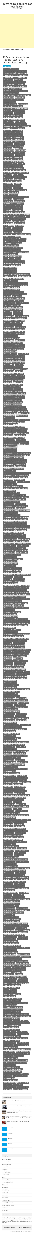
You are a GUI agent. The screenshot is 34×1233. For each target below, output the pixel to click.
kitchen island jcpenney (18, 636)
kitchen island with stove (22, 961)
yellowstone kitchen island (10, 1082)
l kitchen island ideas (23, 978)
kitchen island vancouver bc (22, 910)
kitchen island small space (9, 841)
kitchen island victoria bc (9, 928)
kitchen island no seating (23, 742)
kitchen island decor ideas (9, 477)
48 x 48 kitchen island (18, 168)
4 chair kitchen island (8, 146)
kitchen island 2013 (8, 322)
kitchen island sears (21, 828)
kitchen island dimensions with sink (12, 492)
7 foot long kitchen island (9, 219)
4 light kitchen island (17, 148)
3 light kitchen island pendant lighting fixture (14, 119)
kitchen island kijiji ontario (9, 654)
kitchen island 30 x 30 (20, 344)
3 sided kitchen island (8, 128)
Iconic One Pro (13, 1231)
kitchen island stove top (19, 852)
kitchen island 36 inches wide (10, 353)
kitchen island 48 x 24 (19, 375)
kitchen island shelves (9, 837)
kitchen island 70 (18, 400)
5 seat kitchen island (8, 179)
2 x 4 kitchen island (8, 106)
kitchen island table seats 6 (22, 861)
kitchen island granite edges (10, 556)
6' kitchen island (7, 210)
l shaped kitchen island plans (10, 992)
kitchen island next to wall (9, 735)
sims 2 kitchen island (8, 1056)
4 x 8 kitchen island (18, 159)
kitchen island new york (20, 729)
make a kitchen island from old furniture (13, 1009)
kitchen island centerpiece (9, 459)
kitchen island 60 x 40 (20, 397)
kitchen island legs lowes (9, 674)
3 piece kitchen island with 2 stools (11, 126)
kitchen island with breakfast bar (11, 943)
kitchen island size (8, 839)
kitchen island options (9, 760)
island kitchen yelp (8, 300)
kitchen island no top (19, 744)
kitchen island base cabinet (20, 431)
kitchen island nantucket (9, 720)
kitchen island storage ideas (21, 850)
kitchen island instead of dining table (12, 629)
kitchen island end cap (24, 517)
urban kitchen (5, 1210)
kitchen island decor (23, 475)
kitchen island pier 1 (17, 784)
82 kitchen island (7, 230)
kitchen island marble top (9, 700)
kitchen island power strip (23, 795)
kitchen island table (18, 855)
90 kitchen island (26, 234)
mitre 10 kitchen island (25, 1016)
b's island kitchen (7, 243)
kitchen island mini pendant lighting (12, 711)
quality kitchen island (8, 1038)
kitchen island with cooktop (22, 947)
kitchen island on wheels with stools (12, 757)
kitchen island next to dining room (11, 733)
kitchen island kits (8, 658)
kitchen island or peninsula (10, 762)
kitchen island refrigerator (21, 810)
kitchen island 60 (18, 391)
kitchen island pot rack (19, 793)
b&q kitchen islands (21, 241)
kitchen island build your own (10, 446)
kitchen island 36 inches (18, 349)
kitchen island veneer (8, 912)
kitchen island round (8, 824)
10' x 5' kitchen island (8, 82)
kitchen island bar (21, 426)
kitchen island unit (8, 894)
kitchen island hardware (23, 585)
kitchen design (9, 1217)
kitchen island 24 (17, 325)
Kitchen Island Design (19, 479)
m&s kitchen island (23, 1003)
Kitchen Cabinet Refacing (7, 1182)
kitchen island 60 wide (21, 393)
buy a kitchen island (8, 260)
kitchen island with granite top (11, 952)
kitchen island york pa (9, 969)
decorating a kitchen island (10, 274)
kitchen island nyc (25, 751)
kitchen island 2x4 (20, 333)
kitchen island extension (9, 528)
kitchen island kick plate (9, 647)
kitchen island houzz (24, 598)
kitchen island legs (21, 669)
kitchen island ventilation (21, 923)
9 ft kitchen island (8, 232)
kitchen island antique (24, 420)
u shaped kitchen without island (11, 1073)
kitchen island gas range (9, 552)
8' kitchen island (7, 227)
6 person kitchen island (18, 199)
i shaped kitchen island (9, 294)
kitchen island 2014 (18, 322)
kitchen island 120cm (18, 314)
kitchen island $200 (18, 309)
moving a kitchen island (9, 1020)
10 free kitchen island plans (10, 77)
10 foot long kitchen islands (21, 75)
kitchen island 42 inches (9, 373)
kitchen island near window (24, 724)
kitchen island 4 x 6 (8, 367)
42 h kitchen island (8, 168)
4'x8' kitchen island (18, 166)
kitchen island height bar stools (21, 587)
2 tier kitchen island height (10, 101)
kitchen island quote (19, 799)
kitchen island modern (9, 715)
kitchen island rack (17, 802)
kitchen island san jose (19, 826)
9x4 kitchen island (17, 236)
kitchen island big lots (9, 437)
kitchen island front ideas (23, 545)
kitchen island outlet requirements (11, 773)
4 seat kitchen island (19, 152)
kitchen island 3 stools (9, 340)
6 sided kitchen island (8, 203)
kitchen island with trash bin (22, 963)
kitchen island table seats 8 (10, 863)
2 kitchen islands (18, 88)
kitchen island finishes (18, 532)
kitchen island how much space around (12, 601)
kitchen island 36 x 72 (20, 358)
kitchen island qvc (8, 802)
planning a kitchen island (23, 1034)
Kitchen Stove (5, 1192)
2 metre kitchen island (9, 97)
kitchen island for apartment (10, 539)
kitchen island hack (8, 581)
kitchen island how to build (21, 603)
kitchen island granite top (9, 565)
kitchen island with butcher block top (12, 945)
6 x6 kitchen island (18, 207)
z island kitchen (19, 1084)
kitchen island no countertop (10, 740)
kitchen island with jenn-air (10, 954)
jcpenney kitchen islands (9, 302)
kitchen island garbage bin (21, 550)
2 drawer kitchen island (20, 86)
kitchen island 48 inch (8, 375)
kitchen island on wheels (21, 755)
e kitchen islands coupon (18, 278)
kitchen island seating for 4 (21, 830)
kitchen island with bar (22, 939)
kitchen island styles (8, 855)
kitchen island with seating (23, 954)
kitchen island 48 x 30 (8, 378)
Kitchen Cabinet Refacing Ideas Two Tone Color (18, 1121)
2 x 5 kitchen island (18, 106)
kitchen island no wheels (9, 746)
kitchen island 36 (7, 349)
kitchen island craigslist (24, 473)
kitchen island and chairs (9, 415)
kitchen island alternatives (10, 411)
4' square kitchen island (9, 163)
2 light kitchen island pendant (23, 95)
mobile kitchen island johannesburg (12, 1018)
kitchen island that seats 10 (10, 870)
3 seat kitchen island (25, 126)
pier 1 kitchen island (23, 1031)
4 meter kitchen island (9, 150)
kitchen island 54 (16, 386)
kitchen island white (22, 936)
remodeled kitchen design (8, 1205)
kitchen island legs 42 (8, 671)
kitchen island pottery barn (10, 795)
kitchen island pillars (8, 786)
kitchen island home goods (10, 594)
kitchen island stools (21, 848)
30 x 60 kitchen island (8, 139)
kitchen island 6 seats (8, 391)
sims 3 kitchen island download (11, 1058)
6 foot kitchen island (8, 190)
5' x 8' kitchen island (8, 183)
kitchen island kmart (17, 658)
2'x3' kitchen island (8, 108)
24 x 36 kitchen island (8, 110)
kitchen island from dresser (23, 543)
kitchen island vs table (9, 930)
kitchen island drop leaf (9, 506)
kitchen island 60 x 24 (8, 395)
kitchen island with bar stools (10, 941)
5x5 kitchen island (17, 185)
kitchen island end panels (9, 519)
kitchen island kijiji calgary (9, 649)
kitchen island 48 (19, 373)
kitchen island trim (21, 881)
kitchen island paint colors (10, 780)
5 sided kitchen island (19, 179)
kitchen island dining (8, 495)
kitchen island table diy (9, 859)
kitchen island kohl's (8, 662)
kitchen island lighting (22, 678)
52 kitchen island (18, 183)
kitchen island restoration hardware (12, 819)
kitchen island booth (21, 439)
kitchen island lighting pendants (11, 685)
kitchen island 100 (8, 311)
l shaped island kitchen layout (10, 983)
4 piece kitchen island (8, 152)
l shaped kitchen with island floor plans (13, 998)
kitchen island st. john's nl (9, 844)
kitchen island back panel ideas (11, 424)
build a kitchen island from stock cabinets (13, 247)
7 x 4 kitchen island (21, 219)
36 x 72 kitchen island (20, 141)
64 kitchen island (7, 214)
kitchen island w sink (8, 934)
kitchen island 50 (7, 386)
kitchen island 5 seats (8, 384)
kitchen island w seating (22, 932)
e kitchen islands (7, 278)
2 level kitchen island (8, 90)
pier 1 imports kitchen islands (10, 1031)
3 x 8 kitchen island (8, 135)
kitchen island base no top (10, 433)
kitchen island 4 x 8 (18, 367)
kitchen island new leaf (9, 729)
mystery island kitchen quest (22, 1020)
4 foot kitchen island (19, 146)
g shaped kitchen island (22, 283)
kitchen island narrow (21, 720)
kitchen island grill (8, 579)
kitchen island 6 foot (8, 389)
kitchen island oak (8, 753)
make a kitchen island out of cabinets (12, 1011)
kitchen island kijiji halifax (9, 651)
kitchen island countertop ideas (11, 473)
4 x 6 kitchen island (18, 157)
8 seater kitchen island (9, 225)
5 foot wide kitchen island (22, 172)
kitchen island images (23, 618)
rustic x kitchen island (8, 1053)
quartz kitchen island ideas (10, 1042)
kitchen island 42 (19, 371)
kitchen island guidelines (18, 579)
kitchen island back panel (19, 422)
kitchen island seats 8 (20, 833)
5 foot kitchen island (20, 170)
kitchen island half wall (19, 581)
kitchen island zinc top (9, 974)
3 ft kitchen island (18, 115)
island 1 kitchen (7, 296)
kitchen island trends (23, 879)
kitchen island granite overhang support (13, 559)
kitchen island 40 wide (9, 371)
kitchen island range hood (9, 806)
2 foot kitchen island (8, 88)
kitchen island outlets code (10, 775)
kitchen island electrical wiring (10, 517)
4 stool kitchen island (20, 154)
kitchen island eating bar (9, 508)
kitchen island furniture (9, 548)
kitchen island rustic (8, 826)
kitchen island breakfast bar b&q (11, 444)
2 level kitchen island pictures (21, 90)
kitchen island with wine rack (23, 965)
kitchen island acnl (21, 406)
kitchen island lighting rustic (10, 687)
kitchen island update (18, 894)
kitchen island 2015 (8, 325)
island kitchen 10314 (19, 298)
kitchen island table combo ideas (11, 857)
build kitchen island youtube (10, 252)
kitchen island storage (9, 850)
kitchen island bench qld (19, 435)
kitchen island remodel (9, 815)
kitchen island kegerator (18, 643)
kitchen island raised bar (9, 804)
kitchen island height (8, 587)
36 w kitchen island (19, 139)
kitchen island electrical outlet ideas (12, 514)
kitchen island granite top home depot (12, 570)
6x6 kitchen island (26, 214)
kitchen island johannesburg (10, 638)
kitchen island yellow (8, 967)
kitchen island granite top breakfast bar (13, 568)
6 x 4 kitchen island (8, 205)
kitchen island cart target (9, 455)
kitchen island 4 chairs (9, 362)
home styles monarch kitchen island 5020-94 (14, 291)
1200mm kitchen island (9, 86)
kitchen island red (8, 808)
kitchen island (7, 66)
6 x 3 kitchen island (19, 203)
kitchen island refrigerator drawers (12, 813)
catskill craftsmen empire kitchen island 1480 (14, 263)
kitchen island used (8, 899)
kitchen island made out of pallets (11, 696)
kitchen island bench (8, 435)
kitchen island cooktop (20, 466)
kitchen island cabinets (25, 453)
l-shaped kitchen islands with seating (12, 1000)
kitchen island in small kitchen (10, 623)
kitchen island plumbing (19, 788)
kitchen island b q (8, 422)
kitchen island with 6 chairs (10, 939)
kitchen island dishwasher (23, 497)
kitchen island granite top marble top (12, 572)
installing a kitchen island (21, 294)
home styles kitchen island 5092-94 (12, 289)
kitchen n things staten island (10, 978)
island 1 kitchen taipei (9, 298)
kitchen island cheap (21, 461)
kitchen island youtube (20, 969)
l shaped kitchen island (24, 983)
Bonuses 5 (10, 1127)
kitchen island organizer (19, 764)
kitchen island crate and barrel (10, 475)
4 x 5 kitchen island (8, 157)
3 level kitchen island (17, 117)
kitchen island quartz (8, 799)
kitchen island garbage (9, 550)
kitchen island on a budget (19, 753)
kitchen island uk (7, 886)
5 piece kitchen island (8, 177)
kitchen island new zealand (10, 731)
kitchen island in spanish (24, 623)
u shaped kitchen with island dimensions (13, 1069)
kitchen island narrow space (10, 722)
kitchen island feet (8, 532)
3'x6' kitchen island (8, 137)
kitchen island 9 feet (17, 404)
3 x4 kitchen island (18, 135)
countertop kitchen (6, 1164)
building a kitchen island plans (10, 254)
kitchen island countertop (9, 470)
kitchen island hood (8, 596)
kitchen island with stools (9, 961)
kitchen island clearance (9, 464)
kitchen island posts (8, 793)
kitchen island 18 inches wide (21, 316)
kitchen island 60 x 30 (20, 395)
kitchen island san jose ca (9, 828)
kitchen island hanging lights (10, 585)
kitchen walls (5, 1197)
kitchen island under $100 (18, 886)
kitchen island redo (17, 808)
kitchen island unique (24, 892)
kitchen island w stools (19, 934)
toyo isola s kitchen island (21, 1062)
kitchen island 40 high (8, 369)
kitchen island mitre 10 (21, 713)
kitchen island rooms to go (20, 821)
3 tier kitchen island (8, 130)
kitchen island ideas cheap (22, 607)
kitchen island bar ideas (9, 428)
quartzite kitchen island (22, 1042)
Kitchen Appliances (6, 1179)
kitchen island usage (20, 897)
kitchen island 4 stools (9, 364)
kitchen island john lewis (23, 638)
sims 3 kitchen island (19, 1056)
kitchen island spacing (22, 841)
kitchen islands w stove (21, 976)
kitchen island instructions (9, 634)
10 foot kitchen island (9, 75)
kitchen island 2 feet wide (20, 318)
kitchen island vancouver (9, 910)
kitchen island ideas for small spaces (12, 612)
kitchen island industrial (9, 625)
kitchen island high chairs (9, 592)
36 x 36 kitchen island (8, 141)
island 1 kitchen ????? (17, 296)
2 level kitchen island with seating (11, 93)
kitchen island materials (22, 700)
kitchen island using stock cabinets (11, 903)
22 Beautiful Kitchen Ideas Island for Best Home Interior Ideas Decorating (16, 60)
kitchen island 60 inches (9, 393)
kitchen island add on (8, 408)
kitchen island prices (21, 797)
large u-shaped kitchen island (10, 1003)
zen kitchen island (8, 1089)
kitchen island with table (9, 963)
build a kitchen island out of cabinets (12, 249)
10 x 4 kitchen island (8, 79)
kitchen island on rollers (9, 755)
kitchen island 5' (18, 384)
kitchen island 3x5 (20, 360)
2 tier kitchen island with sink (10, 104)
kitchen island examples (9, 523)
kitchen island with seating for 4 (11, 956)
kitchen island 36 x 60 (8, 358)
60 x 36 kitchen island (8, 212)
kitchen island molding (20, 715)
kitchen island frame (24, 541)
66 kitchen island (16, 214)
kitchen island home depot (22, 592)
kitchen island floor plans (9, 537)
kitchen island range (20, 804)
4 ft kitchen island (8, 148)
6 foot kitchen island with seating (11, 192)
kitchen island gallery (20, 548)
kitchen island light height (9, 678)
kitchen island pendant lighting (11, 782)
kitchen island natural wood (10, 724)
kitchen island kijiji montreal (23, 651)
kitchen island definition (22, 477)
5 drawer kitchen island (9, 170)
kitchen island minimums (9, 713)
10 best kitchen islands (21, 73)
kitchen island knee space (9, 660)
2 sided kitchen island (8, 99)
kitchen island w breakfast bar (22, 930)
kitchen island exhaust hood (23, 526)
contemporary (5, 1161)
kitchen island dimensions (9, 490)
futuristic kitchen (5, 1174)
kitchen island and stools (22, 415)
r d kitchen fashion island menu (11, 1047)
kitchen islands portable (9, 976)
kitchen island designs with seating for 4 (13, 486)
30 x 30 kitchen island (18, 137)
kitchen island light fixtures (20, 676)
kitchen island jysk (8, 643)
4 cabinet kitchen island (19, 143)
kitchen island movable (23, 718)
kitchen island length (8, 676)
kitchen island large (8, 667)
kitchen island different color (20, 488)
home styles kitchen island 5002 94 (11, 287)
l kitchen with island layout (10, 981)
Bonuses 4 (10, 1133)
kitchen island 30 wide (18, 342)
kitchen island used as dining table (21, 899)
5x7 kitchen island (8, 188)
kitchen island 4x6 (8, 382)
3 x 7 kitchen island (18, 132)
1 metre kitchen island (21, 71)
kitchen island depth (8, 479)
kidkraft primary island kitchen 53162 (12, 305)
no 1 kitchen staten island (23, 1022)
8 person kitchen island (19, 223)
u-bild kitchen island (24, 1073)
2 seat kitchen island (19, 97)
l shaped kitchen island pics (10, 989)
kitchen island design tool (23, 481)
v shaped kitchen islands (9, 1078)
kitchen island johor (8, 640)
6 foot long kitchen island (9, 196)
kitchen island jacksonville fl (23, 634)
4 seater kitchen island (9, 154)
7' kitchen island (7, 221)
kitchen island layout (18, 667)
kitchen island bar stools (21, 428)
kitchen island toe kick (9, 872)
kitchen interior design (18, 1217)
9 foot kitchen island (17, 230)
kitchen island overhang (9, 777)
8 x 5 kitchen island (19, 225)
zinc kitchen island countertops (20, 1089)
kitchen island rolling (8, 821)
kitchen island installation (9, 627)
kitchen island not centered (10, 749)
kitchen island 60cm (8, 400)
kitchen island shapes (18, 835)
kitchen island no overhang (10, 742)
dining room (4, 1169)
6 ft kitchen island (8, 199)
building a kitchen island (23, 252)
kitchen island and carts (23, 413)
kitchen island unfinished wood (11, 892)
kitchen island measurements (10, 702)
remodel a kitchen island (9, 1051)
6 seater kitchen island (19, 201)
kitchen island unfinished (9, 890)
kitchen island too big (20, 872)
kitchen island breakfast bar (22, 442)
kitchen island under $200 (9, 888)
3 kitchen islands (7, 117)
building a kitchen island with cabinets (12, 256)
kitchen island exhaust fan (9, 526)
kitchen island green (8, 576)
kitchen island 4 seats (20, 362)
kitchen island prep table (9, 797)
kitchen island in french (9, 621)
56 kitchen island (7, 185)
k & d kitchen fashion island (22, 302)
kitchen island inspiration (21, 625)
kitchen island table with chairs (11, 866)
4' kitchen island (20, 161)
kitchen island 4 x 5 (19, 364)
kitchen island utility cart (9, 908)
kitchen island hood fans (19, 596)
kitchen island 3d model (9, 360)
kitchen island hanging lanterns (11, 583)
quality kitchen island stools (21, 1038)
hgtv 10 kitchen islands (22, 285)
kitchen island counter (19, 468)
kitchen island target (24, 868)
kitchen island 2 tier (8, 320)
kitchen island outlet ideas (10, 771)
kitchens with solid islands (19, 1221)
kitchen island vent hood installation (12, 919)
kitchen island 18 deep (9, 316)
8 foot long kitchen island (18, 221)
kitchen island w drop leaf (9, 932)
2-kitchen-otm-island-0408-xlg (21, 108)
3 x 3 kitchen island (18, 130)
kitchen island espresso (22, 519)
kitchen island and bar (22, 411)
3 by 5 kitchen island (8, 113)
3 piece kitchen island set (20, 124)
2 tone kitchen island (23, 104)
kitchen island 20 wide (19, 320)
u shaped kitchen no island (10, 1064)
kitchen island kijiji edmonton (23, 649)
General (3, 1177)
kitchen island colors (20, 464)
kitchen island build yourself (10, 448)
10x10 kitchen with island (9, 84)
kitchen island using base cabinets (11, 901)
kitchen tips (4, 1195)
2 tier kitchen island (19, 99)
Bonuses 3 (10, 1138)
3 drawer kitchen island (19, 113)
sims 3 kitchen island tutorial (10, 1060)
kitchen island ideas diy (9, 609)
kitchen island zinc (17, 972)
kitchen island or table (22, 762)
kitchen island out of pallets (10, 768)
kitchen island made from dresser (11, 691)
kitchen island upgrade (9, 897)
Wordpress (29, 1231)
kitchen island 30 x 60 (20, 347)
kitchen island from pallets (10, 545)
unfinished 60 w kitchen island (20, 1075)
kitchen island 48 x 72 (8, 380)
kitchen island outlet (22, 768)
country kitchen (5, 1167)
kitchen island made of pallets (10, 693)
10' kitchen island (18, 79)
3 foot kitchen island (8, 115)
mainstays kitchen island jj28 (10, 1005)
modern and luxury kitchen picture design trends (19, 1105)
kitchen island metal (8, 704)
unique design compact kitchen (20, 1219)
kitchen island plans (8, 788)
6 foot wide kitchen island (22, 196)
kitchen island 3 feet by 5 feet (10, 336)
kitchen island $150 (8, 309)
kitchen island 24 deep (9, 327)
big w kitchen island (17, 243)
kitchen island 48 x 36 (20, 378)
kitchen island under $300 (22, 888)
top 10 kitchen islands (9, 1062)
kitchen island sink (19, 837)
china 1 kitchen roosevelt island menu (12, 265)
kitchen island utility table (22, 908)
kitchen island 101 (8, 314)
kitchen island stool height (10, 848)
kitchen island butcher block (10, 450)
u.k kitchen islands (8, 1075)
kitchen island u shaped (19, 883)
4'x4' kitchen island (20, 163)
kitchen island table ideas (21, 859)
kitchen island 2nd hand (9, 333)
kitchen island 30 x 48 (8, 347)
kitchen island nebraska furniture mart (12, 727)
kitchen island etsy (22, 521)
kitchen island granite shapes (10, 561)
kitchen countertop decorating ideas (21, 1220)
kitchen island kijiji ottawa (23, 654)
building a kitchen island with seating (12, 258)
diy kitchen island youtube (24, 276)
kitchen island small (17, 839)
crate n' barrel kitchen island (10, 269)
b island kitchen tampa (21, 238)
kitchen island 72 (7, 402)
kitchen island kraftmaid (19, 662)
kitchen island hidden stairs (20, 590)
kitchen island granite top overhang (12, 574)
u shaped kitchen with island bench (12, 1067)
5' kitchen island (17, 181)
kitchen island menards (23, 702)
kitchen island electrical (24, 510)
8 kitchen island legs (8, 223)
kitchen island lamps (8, 665)
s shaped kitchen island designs (22, 1053)
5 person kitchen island (18, 174)
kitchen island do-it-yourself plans (11, 501)
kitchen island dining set (19, 495)
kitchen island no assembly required (12, 738)
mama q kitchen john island (22, 1014)
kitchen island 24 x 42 (8, 329)
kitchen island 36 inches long (10, 351)
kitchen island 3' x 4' (19, 340)
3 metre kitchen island (9, 121)
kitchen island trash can (23, 877)
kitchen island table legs (9, 861)
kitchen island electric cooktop (11, 510)
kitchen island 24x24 (19, 331)
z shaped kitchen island (22, 1087)
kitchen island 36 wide (23, 353)
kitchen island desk (8, 488)
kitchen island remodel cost (21, 815)
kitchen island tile (21, 870)
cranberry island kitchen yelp (10, 267)
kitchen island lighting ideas (10, 680)
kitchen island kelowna (9, 645)
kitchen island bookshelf (9, 439)
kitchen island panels (21, 780)
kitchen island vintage (21, 928)
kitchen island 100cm (18, 311)
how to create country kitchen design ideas (16, 1100)
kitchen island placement (20, 786)
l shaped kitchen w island (9, 996)
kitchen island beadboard (23, 433)
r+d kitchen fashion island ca (23, 1049)
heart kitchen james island (9, 285)
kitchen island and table (9, 417)
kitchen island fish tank (9, 534)
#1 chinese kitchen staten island (11, 68)
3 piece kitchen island (8, 124)
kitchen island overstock (21, 777)
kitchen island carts (8, 457)
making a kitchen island (9, 1014)
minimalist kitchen (6, 1200)
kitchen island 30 (7, 342)
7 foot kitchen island (8, 216)
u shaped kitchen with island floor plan (12, 1071)
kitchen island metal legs (19, 704)
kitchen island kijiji (20, 647)
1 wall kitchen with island (9, 73)
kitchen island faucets (21, 530)
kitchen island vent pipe (9, 923)
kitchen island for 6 (21, 537)
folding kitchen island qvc (9, 283)
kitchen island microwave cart (10, 709)
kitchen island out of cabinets (10, 766)
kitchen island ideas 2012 (9, 607)
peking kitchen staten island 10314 (11, 1029)
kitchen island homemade (23, 594)
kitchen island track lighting (10, 877)
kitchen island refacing (9, 810)
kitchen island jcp (7, 636)
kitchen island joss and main (20, 640)
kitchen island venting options (10, 925)
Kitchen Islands (18, 974)
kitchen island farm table (9, 530)
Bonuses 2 (10, 1143)
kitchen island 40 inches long (21, 369)
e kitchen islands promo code (10, 280)
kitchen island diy (7, 499)
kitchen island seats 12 (9, 833)
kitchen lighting (5, 1189)
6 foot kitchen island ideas (20, 190)
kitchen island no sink (8, 744)
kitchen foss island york (9, 307)
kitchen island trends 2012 (10, 881)
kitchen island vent (19, 912)
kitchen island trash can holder (11, 879)
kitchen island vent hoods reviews (11, 921)
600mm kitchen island (20, 212)
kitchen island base (8, 431)
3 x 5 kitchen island (8, 132)
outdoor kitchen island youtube (11, 1027)
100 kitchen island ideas (20, 82)
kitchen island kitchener (21, 656)
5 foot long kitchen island (9, 172)
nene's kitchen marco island (10, 1022)
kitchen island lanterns (19, 665)
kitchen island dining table (10, 497)
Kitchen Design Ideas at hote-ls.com (17, 5)
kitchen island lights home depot (11, 689)
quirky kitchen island (8, 1045)
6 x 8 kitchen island (8, 207)
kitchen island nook (20, 746)
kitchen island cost (8, 468)
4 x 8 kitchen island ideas (9, 161)
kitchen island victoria (24, 925)
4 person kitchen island (20, 150)
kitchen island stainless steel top (11, 846)
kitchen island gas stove (21, 552)
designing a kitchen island (23, 274)
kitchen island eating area (22, 506)
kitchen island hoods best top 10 (11, 598)
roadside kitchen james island (23, 1051)
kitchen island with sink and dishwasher (13, 958)
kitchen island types (8, 883)
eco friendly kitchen (6, 1172)
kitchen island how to (8, 603)
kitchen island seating (9, 830)
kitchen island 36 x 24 (8, 355)
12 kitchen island (20, 84)
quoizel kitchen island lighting (21, 1045)
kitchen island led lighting (9, 669)
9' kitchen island (17, 234)
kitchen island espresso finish (10, 521)
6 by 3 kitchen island (17, 188)
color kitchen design (6, 1159)
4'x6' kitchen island (8, 166)
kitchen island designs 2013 (10, 484)
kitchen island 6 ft (18, 389)
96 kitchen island (7, 236)
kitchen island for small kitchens (11, 541)
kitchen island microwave (22, 707)
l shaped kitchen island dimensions (11, 987)
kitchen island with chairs (9, 947)
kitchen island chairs (21, 459)
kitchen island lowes (24, 689)
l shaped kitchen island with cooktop (12, 994)
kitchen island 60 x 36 (8, 397)
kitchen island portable (9, 791)
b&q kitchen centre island (9, 241)
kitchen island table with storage (11, 868)
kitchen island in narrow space (22, 621)
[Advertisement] (17, 31)
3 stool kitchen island (20, 128)
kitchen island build (24, 444)
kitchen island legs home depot (22, 671)
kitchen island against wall (21, 408)
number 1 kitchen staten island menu (12, 1025)
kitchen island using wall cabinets (11, 905)
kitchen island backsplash (9, 426)
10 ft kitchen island (21, 77)
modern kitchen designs (7, 1202)
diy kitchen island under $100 (10, 276)
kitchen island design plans (10, 481)
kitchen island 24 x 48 (20, 329)
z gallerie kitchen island (9, 1084)
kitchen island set (8, 835)
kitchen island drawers (9, 503)
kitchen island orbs (8, 764)
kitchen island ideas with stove (11, 616)
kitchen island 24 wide (20, 327)
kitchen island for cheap (23, 539)
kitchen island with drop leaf (10, 950)
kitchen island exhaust (21, 523)
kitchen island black (19, 437)
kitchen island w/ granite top (10, 936)
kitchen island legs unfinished (23, 674)
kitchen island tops (20, 875)
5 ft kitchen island (8, 174)
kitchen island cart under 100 (23, 455)
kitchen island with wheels (9, 965)
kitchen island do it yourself (19, 499)
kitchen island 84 (7, 404)
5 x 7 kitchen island (8, 181)
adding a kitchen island (9, 238)
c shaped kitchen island (19, 260)
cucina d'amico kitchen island (10, 272)
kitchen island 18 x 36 (8, 318)
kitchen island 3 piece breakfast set (12, 338)
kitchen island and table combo (11, 420)
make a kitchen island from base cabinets (13, 1007)
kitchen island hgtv (8, 590)
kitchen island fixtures (20, 534)
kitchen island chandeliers (9, 461)
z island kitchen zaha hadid (10, 1087)
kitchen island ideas (18, 605)
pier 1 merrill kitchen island (10, 1034)
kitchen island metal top (9, 707)
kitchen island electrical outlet (10, 512)
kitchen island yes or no (19, 967)
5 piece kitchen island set (20, 177)
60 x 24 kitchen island (17, 210)
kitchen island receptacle (22, 806)
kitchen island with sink (25, 956)
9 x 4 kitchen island (17, 232)
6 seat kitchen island (8, 201)
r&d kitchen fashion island (9, 1049)
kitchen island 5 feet (17, 382)
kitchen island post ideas (21, 791)
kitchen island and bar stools (10, 413)
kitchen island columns (9, 466)
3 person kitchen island (20, 121)
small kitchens (5, 1207)
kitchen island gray (25, 574)
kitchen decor (5, 1184)
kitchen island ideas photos (10, 614)
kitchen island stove (8, 852)
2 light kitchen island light (9, 95)
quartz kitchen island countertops (11, 1040)
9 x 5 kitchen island (8, 234)
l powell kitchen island (22, 981)
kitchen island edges (21, 508)
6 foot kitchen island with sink (10, 194)
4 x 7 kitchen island (8, 159)
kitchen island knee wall (22, 660)
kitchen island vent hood (9, 914)
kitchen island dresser (20, 503)
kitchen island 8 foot (17, 402)
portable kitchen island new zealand (12, 1036)
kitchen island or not (19, 760)
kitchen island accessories (9, 406)
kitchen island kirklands (9, 656)
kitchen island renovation (9, 817)
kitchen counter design (7, 1221)
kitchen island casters (19, 457)
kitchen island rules (18, 824)
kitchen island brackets (9, 442)
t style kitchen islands (23, 1060)
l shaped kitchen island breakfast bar (12, 985)
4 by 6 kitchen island (8, 143)
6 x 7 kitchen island (18, 205)
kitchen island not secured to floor (11, 751)
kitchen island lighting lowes (10, 682)
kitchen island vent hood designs (11, 916)
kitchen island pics (8, 784)
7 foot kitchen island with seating (22, 216)
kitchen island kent (19, 645)
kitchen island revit (25, 819)
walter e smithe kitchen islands (11, 1080)
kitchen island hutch (8, 605)
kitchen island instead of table (10, 632)
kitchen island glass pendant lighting (12, 554)
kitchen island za (7, 972)
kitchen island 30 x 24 (8, 344)
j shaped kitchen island (18, 300)
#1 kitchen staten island (9, 71)
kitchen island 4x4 (19, 380)
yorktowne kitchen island (23, 1082)
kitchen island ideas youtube (10, 618)
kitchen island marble (21, 698)
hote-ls (3, 1217)
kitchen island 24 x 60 (8, 331)
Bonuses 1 (10, 1148)
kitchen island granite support (10, 563)
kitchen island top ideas (9, 875)
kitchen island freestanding (10, 543)
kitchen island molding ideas (10, 718)
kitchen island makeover (9, 698)
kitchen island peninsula (24, 782)
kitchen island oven (21, 775)
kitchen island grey (18, 576)
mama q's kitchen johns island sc (11, 1016)
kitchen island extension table (23, 528)
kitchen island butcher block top (11, 453)
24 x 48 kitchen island (20, 110)
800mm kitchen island (17, 227)
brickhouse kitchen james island (11, 245)
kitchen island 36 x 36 (20, 355)
